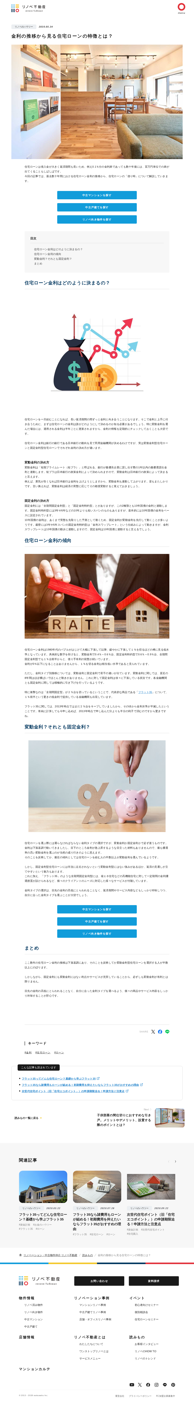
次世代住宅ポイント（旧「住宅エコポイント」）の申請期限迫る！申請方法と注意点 (73, 1091)
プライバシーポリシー (140, 1396)
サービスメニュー (90, 1358)
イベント (137, 1298)
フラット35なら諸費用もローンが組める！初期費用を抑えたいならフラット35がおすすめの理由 (80, 1084)
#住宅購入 (132, 1234)
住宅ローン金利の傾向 (47, 254)
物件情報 (27, 1298)
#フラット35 (26, 1229)
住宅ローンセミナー (147, 1319)
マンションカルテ (35, 1369)
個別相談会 (141, 1312)
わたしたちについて (91, 1344)
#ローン (59, 1052)
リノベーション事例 (92, 1298)
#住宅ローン (43, 1052)
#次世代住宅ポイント (153, 1229)
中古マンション (33, 1319)
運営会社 (119, 1396)
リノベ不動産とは (90, 1337)
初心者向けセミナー (147, 1305)
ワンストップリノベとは (94, 1351)
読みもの (87, 1255)
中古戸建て (31, 1326)
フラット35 (145, 692)
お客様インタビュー (147, 1344)
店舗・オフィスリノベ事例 (95, 1319)
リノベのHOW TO (145, 1351)
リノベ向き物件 (33, 1312)
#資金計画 (24, 1224)
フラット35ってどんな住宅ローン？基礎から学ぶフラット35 (59, 1078)
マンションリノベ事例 (92, 1305)
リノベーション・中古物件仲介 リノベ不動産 (50, 1255)
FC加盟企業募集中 (165, 1396)
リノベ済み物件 (33, 1305)
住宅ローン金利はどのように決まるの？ (58, 249)
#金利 (28, 1052)
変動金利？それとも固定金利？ (53, 258)
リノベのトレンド (145, 1358)
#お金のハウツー (42, 1224)
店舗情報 (27, 1337)
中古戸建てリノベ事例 (92, 1312)
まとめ (38, 263)
